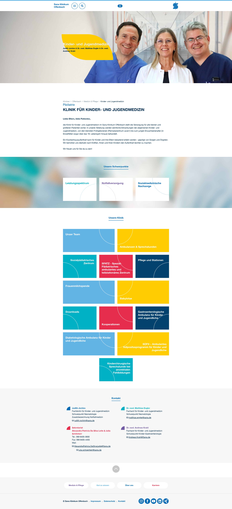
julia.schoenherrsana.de (90, 450)
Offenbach (77, 101)
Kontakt (121, 501)
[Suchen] (82, 5)
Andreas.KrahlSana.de (139, 437)
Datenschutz (109, 501)
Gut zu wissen (103, 485)
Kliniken (66, 101)
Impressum (96, 501)
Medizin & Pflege (90, 101)
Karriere (155, 485)
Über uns (129, 485)
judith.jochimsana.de (84, 420)
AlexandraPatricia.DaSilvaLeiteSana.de (92, 446)
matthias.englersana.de (140, 417)
